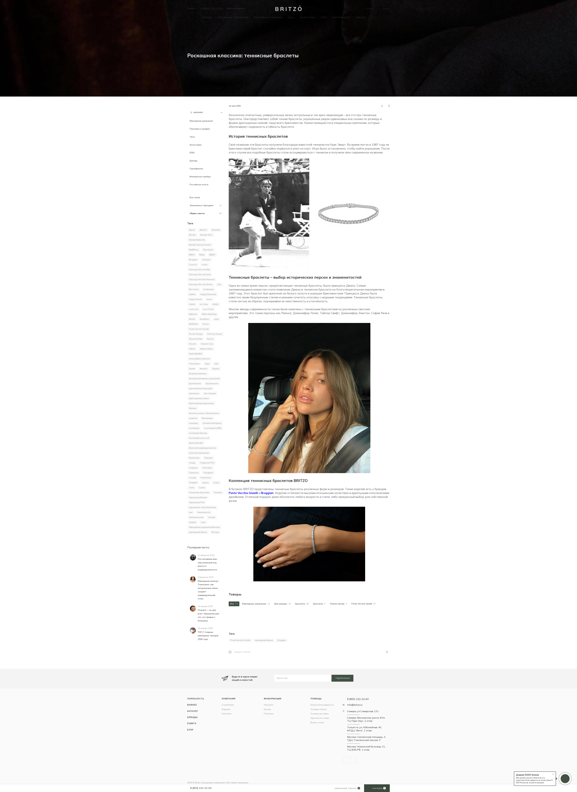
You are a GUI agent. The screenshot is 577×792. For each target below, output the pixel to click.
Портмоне (194, 472)
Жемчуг (193, 408)
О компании (228, 704)
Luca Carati (208, 309)
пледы (192, 463)
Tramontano (194, 363)
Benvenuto (208, 249)
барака (215, 368)
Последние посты (198, 547)
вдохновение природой (200, 388)
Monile (192, 319)
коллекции (194, 428)
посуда (192, 477)
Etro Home (194, 289)
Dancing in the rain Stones (201, 284)
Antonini (203, 230)
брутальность (212, 383)
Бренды (192, 717)
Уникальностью (196, 517)
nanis (216, 319)
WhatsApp (353, 760)
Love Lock (193, 309)
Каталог (192, 711)
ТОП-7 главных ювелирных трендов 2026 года (208, 635)
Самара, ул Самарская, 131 (363, 711)
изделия (193, 418)
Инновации (207, 418)
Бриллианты (195, 383)
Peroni (206, 324)
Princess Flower (214, 334)
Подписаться (343, 678)
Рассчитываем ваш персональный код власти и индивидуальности (207, 564)
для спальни (210, 393)
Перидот (208, 458)
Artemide (216, 230)
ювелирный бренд (264, 640)
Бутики (267, 709)
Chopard (206, 259)
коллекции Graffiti (212, 428)
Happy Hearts (195, 299)
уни (190, 512)
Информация (272, 698)
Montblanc (204, 319)
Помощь (316, 698)
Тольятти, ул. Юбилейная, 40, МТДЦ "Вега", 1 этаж (364, 729)
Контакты (226, 713)
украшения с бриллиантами (202, 507)
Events (191, 723)
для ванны (194, 393)
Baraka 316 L (206, 235)
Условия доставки (319, 713)
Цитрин (192, 522)
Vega (207, 363)
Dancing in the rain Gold (200, 274)
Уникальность (203, 512)
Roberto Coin (207, 344)
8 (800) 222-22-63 (212, 8)
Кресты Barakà (196, 443)
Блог (190, 729)
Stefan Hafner (206, 349)
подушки (193, 467)
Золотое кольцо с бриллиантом (204, 413)
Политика (268, 713)
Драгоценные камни (199, 398)
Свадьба (193, 482)
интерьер (193, 423)
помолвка (207, 467)
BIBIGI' (212, 254)
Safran (192, 349)
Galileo (192, 294)
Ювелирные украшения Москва (204, 527)
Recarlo (192, 344)
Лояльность (195, 698)
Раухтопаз (206, 477)
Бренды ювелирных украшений (204, 378)
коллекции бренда (198, 433)
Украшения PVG (197, 502)
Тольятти (218, 492)
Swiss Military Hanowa (199, 358)
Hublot (192, 304)
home (209, 299)
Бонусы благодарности (322, 704)
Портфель (208, 472)
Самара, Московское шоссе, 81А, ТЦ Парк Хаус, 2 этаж (366, 719)
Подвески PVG (207, 463)
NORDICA (193, 324)
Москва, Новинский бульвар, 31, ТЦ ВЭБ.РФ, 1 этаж (366, 748)
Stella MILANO (195, 354)
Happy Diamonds (208, 294)
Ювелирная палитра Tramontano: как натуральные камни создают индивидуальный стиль (208, 590)
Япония (215, 532)
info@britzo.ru (354, 704)
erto (219, 284)
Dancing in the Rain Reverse (202, 279)
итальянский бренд (212, 423)
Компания (228, 698)
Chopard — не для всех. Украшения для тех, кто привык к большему (208, 615)
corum (204, 264)
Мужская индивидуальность (202, 448)
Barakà (192, 704)
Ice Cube (204, 304)
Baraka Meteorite (197, 240)
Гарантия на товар (319, 718)
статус (216, 482)
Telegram (346, 760)
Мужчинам (194, 458)
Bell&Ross (193, 249)
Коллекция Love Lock (199, 438)
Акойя (192, 368)
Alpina (192, 230)
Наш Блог (268, 704)
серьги (205, 482)
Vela (216, 363)
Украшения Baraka (198, 497)
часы (203, 522)
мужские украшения (199, 453)
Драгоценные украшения (201, 403)
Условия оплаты (318, 709)
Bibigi (202, 254)
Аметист (203, 368)
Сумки (202, 487)
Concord (193, 264)
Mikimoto (193, 314)
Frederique (208, 289)
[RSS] (382, 105)
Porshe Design (196, 334)
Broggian (282, 640)
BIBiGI (192, 254)
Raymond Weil (195, 339)
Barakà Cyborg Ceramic (200, 245)
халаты (211, 517)
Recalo (210, 339)
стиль (191, 487)
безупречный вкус (198, 373)
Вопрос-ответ (317, 722)
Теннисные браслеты (199, 492)
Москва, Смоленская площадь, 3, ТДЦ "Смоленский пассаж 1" (366, 738)
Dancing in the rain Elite (199, 269)
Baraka (192, 235)
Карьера (226, 709)
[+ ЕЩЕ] (373, 17)
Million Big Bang (209, 314)
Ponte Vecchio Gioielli (240, 640)
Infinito (215, 304)
